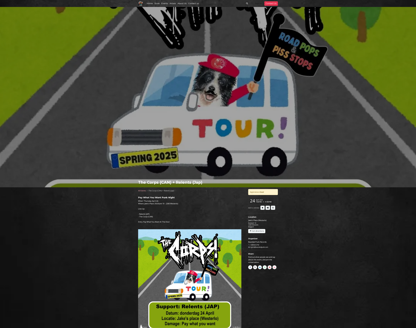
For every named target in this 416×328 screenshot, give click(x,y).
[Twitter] (255, 267)
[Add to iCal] (262, 208)
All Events (142, 190)
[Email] (274, 267)
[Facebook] (250, 267)
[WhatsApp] (265, 267)
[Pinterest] (270, 267)
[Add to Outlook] (268, 208)
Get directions (257, 231)
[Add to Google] (273, 208)
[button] (247, 3)
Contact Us (271, 3)
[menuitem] (150, 3)
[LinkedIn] (260, 267)
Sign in (258, 3)
